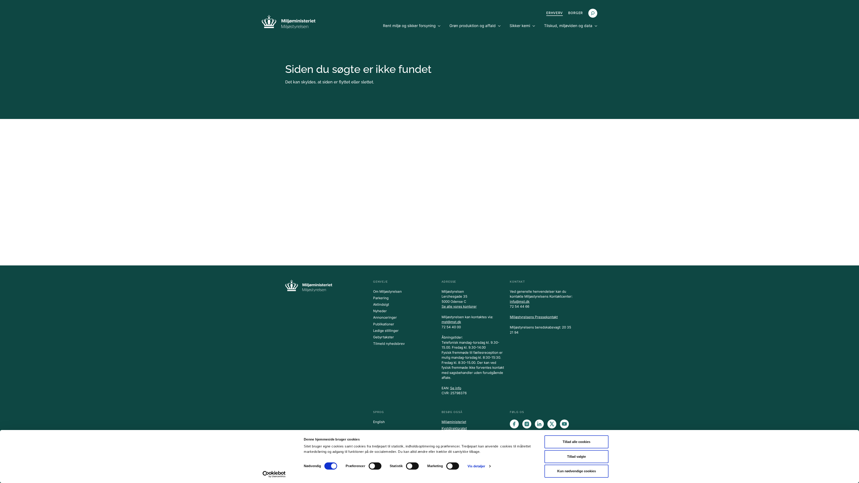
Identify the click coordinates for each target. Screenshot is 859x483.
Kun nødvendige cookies (576, 471)
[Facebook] (514, 423)
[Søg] (592, 13)
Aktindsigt (381, 304)
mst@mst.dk (451, 322)
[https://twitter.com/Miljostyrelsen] (551, 423)
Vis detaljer (476, 466)
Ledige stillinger (386, 330)
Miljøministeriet (454, 422)
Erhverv (554, 13)
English (379, 422)
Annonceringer (385, 317)
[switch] (375, 466)
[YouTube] (564, 423)
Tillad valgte (576, 456)
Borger (575, 13)
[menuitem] (411, 29)
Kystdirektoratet (454, 428)
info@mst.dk (519, 301)
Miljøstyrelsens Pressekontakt (534, 317)
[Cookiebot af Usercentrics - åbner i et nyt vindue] (274, 474)
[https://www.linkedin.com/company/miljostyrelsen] (539, 423)
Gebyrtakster (383, 337)
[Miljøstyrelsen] (288, 22)
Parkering (381, 298)
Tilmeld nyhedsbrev (389, 343)
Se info (455, 388)
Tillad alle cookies (576, 442)
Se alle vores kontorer (459, 306)
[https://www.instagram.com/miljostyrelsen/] (526, 423)
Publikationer (383, 324)
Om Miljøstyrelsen (387, 291)
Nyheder (380, 311)
